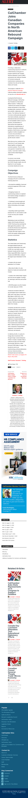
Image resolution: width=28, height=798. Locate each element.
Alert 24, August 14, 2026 (8, 525)
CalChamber (5, 549)
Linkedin (6, 776)
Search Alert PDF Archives (8, 540)
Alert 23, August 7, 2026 (7, 527)
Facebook (7, 773)
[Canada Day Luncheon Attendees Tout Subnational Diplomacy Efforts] (14, 618)
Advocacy (4, 551)
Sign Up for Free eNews (11, 784)
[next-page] (12, 698)
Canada (13, 367)
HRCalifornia (5, 554)
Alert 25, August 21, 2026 (8, 523)
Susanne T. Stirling (13, 43)
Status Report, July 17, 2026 (8, 534)
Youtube (6, 781)
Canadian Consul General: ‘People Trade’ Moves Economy (14, 673)
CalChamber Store (6, 556)
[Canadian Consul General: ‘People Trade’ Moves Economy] (14, 661)
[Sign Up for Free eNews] (2, 784)
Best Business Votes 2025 (8, 538)
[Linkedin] (16, 48)
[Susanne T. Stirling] (17, 389)
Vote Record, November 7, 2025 (9, 536)
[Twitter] (12, 48)
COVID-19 (18, 367)
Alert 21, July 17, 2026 (7, 531)
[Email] (19, 48)
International (15, 6)
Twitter (6, 778)
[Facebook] (9, 48)
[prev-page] (9, 698)
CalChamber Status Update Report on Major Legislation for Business (12, 376)
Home (9, 6)
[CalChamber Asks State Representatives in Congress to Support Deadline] (14, 576)
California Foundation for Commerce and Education (14, 558)
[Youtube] (2, 781)
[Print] (22, 48)
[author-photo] (9, 597)
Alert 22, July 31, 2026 (7, 529)
